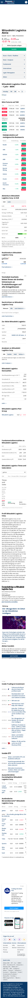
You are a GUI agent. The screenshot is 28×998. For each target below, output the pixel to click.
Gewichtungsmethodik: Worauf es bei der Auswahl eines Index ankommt (16, 763)
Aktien (5, 970)
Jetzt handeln (14, 656)
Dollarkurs (18, 970)
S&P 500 (5, 968)
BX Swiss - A (22, 335)
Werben (14, 947)
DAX (4, 965)
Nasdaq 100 (6, 967)
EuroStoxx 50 (11, 965)
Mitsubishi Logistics (7, 415)
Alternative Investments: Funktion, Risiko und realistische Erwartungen (16, 769)
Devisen (10, 970)
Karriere (5, 947)
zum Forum (5, 593)
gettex (4, 810)
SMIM (19, 963)
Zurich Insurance (6, 184)
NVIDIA (5, 154)
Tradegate (4, 791)
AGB (18, 952)
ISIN (13, 35)
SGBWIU (22, 126)
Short (23, 146)
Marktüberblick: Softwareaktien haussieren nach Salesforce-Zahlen (18, 695)
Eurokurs (5, 972)
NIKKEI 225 (15, 335)
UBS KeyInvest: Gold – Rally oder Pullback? (18, 704)
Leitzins (5, 980)
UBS (4, 149)
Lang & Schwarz (4, 787)
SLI (15, 963)
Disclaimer (20, 950)
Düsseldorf (4, 820)
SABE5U (22, 123)
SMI (11, 968)
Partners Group (5, 164)
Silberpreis (13, 972)
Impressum (20, 945)
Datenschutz (21, 947)
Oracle (5, 179)
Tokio (3, 839)
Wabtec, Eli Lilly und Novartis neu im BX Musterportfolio (19, 743)
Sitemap (5, 952)
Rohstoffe (6, 976)
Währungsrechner (8, 978)
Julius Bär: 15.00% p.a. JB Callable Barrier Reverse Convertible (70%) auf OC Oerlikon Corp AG (19, 712)
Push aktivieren (6, 267)
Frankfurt (4, 824)
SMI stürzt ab (15, 700)
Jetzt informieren (7, 297)
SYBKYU (22, 112)
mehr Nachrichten (7, 316)
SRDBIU (22, 130)
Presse (5, 950)
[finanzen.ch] (10, 1)
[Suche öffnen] (26, 2)
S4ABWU (22, 115)
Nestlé (5, 145)
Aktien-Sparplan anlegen (14, 45)
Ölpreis (17, 978)
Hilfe (13, 945)
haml (3, 853)
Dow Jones (19, 965)
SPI (12, 963)
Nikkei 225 (15, 967)
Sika (4, 189)
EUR (4, 202)
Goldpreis (16, 968)
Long (23, 144)
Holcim (5, 174)
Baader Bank (4, 829)
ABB (4, 159)
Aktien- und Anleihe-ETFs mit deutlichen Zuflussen (18, 736)
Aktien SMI (6, 963)
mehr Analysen (6, 363)
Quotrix (4, 843)
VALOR (4, 35)
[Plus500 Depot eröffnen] (9, 3)
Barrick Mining (5, 169)
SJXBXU (22, 108)
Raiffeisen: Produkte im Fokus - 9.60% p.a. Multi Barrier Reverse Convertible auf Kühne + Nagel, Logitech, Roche (19, 728)
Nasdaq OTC (4, 834)
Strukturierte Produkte (9, 974)
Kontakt (5, 945)
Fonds (20, 972)
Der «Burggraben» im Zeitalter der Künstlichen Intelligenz (18, 720)
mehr (9, 202)
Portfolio (13, 976)
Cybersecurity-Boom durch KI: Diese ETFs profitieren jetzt (18, 689)
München (3, 848)
